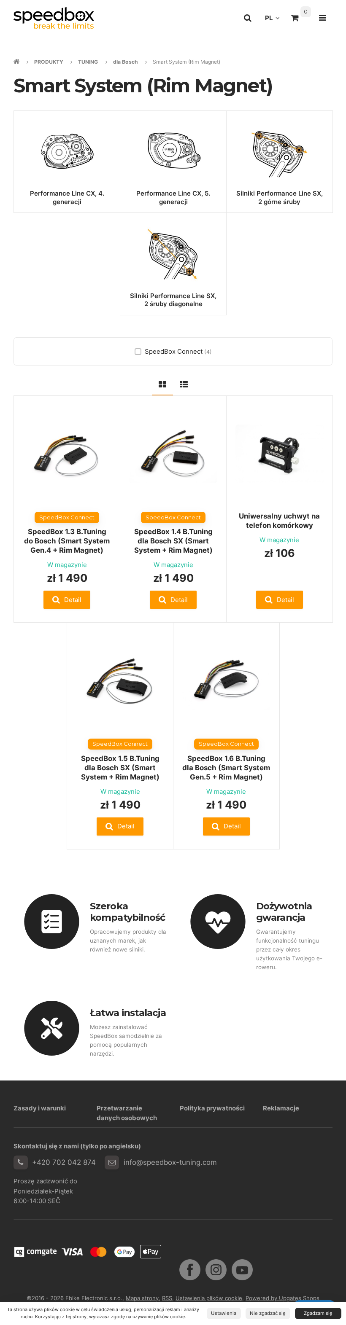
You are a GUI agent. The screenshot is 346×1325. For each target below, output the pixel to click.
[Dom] (54, 18)
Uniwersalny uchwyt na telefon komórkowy (279, 520)
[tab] (162, 383)
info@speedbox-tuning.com (170, 1162)
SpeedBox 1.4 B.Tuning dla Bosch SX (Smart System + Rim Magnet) (173, 540)
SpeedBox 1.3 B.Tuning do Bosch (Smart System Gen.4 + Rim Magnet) (67, 540)
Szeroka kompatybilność (127, 911)
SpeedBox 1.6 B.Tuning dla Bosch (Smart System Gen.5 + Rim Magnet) (226, 767)
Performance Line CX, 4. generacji (67, 197)
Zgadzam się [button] (318, 1313)
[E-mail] (112, 1163)
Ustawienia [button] (223, 1313)
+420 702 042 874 (64, 1162)
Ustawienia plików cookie (209, 1298)
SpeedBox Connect (178, 351)
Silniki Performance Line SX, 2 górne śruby (279, 197)
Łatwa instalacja (128, 1013)
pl (274, 20)
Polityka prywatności (212, 1108)
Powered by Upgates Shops (282, 1298)
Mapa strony (142, 1298)
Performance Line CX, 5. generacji (173, 197)
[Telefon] (21, 1163)
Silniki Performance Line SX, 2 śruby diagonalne (173, 300)
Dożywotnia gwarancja (284, 911)
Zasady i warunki (40, 1108)
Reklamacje (281, 1108)
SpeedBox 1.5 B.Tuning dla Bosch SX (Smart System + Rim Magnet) (120, 767)
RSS (167, 1298)
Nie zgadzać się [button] (268, 1313)
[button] (67, 600)
